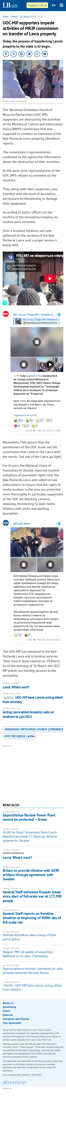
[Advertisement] (33, 773)
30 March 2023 (28, 16)
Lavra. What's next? (16, 687)
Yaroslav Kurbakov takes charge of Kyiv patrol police (29, 937)
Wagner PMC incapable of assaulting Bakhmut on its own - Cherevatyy (28, 954)
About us (8, 1003)
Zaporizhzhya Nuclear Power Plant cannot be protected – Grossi (29, 817)
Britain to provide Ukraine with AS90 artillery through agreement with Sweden (31, 875)
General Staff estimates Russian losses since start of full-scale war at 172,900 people (32, 896)
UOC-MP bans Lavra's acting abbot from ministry (33, 699)
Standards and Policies (16, 1019)
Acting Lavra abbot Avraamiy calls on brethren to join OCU (28, 714)
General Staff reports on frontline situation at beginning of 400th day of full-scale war (32, 918)
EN (53, 5)
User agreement (12, 1022)
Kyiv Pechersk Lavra (20, 736)
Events (6, 1011)
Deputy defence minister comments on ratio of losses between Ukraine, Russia (33, 970)
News (15, 16)
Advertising (9, 1007)
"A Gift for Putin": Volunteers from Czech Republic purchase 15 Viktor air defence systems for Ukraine (30, 836)
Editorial (8, 1015)
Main (5, 16)
